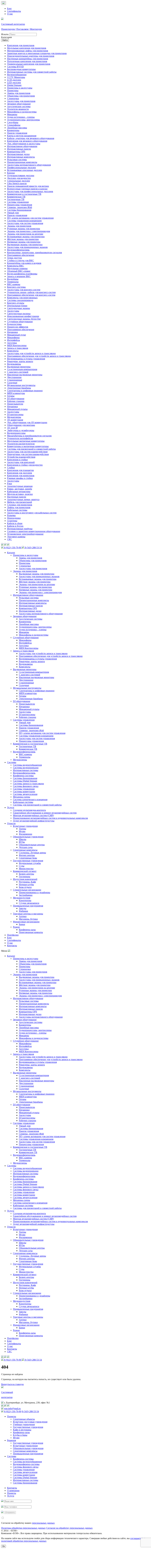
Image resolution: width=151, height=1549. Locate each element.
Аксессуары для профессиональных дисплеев (30, 191)
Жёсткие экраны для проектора (23, 239)
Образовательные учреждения (28, 836)
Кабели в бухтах (15, 526)
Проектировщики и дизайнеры (34, 892)
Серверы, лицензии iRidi (19, 207)
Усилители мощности (18, 109)
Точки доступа (14, 258)
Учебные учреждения (24, 1424)
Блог (9, 8)
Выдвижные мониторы (19, 366)
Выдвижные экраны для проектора (24, 244)
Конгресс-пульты (15, 303)
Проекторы (12, 90)
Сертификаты (14, 11)
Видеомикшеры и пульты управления (26, 358)
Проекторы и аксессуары (19, 88)
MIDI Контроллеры (17, 345)
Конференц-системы (23, 775)
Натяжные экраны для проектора (23, 242)
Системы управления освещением (24, 220)
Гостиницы (24, 876)
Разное (16, 927)
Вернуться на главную (12, 1384)
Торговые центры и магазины (28, 913)
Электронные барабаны (19, 388)
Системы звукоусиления (25, 794)
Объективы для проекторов (21, 96)
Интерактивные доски (18, 154)
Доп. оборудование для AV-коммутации (27, 422)
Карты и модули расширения (21, 135)
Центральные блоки (17, 305)
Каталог (11, 552)
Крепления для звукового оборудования (27, 141)
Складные (12, 382)
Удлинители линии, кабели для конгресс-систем (31, 292)
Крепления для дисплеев (19, 473)
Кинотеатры (25, 900)
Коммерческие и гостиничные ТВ (24, 194)
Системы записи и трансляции (28, 783)
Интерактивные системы (25, 770)
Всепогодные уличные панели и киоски (27, 189)
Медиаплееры (14, 417)
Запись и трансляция (17, 348)
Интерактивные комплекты (21, 157)
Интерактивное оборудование (22, 146)
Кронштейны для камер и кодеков (24, 263)
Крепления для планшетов (20, 470)
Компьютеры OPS (16, 151)
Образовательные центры (32, 844)
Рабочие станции (15, 401)
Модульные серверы (17, 268)
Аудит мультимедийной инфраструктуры (33, 820)
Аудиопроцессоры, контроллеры (23, 119)
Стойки (11, 467)
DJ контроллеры (15, 414)
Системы (11, 762)
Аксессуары (13, 311)
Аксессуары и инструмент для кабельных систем (31, 512)
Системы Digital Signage (25, 781)
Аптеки (23, 916)
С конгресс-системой (17, 372)
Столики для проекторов (19, 504)
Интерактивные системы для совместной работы (31, 72)
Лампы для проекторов (18, 93)
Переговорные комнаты (31, 932)
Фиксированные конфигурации (23, 316)
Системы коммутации (24, 791)
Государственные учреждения (28, 860)
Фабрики (23, 911)
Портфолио (13, 935)
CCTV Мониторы (16, 77)
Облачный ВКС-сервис (19, 271)
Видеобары (12, 279)
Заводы (22, 908)
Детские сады (26, 847)
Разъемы (11, 515)
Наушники (12, 332)
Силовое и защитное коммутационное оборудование (33, 531)
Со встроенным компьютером (22, 369)
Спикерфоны (13, 125)
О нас (10, 14)
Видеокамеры (14, 364)
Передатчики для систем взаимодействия (28, 454)
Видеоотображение (17, 74)
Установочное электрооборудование (25, 534)
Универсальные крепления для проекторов (28, 64)
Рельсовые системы (17, 159)
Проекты (11, 1416)
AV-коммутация (15, 420)
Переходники (14, 518)
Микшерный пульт (16, 335)
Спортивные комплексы (25, 850)
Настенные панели (16, 497)
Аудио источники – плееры (21, 117)
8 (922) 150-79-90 (12, 1411)
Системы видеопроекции (25, 767)
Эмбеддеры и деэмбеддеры (20, 430)
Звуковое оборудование (19, 104)
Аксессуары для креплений (21, 462)
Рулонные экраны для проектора (23, 228)
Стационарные (14, 380)
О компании (13, 1490)
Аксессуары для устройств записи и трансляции (31, 353)
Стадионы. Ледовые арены (32, 852)
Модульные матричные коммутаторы (26, 441)
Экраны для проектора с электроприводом (28, 231)
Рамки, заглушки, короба (19, 489)
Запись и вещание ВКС (19, 276)
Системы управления (18, 202)
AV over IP (12, 427)
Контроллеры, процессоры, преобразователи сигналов (34, 252)
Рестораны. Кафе (27, 882)
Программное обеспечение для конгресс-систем (31, 295)
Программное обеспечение (20, 255)
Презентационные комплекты (22, 162)
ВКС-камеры (13, 284)
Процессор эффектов (17, 327)
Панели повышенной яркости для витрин (28, 186)
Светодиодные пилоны (19, 313)
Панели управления (17, 133)
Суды (21, 866)
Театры (22, 828)
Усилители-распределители (21, 443)
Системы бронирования (19, 210)
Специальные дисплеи (18, 181)
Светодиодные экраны (18, 308)
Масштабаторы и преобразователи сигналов (29, 435)
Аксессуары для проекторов (21, 101)
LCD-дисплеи (14, 80)
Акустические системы (19, 106)
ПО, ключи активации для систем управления (30, 218)
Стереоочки (13, 98)
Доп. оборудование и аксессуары (23, 143)
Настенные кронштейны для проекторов (27, 58)
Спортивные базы (28, 858)
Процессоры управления (19, 204)
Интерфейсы (13, 340)
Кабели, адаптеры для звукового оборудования (30, 138)
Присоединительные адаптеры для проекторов (30, 56)
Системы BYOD (15, 66)
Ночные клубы (26, 884)
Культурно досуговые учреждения (30, 1422)
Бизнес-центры (26, 874)
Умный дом (13, 212)
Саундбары (12, 122)
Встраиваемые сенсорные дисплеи (24, 170)
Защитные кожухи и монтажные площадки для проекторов (37, 53)
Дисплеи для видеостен (19, 178)
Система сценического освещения (30, 799)
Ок (3, 1546)
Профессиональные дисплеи (21, 167)
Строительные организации (27, 890)
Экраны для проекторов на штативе (25, 234)
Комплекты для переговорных (22, 297)
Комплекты (13, 350)
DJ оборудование (15, 398)
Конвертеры (13, 130)
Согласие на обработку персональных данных (69, 1528)
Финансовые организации (26, 921)
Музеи (22, 831)
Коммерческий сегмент (24, 871)
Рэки (9, 483)
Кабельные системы (17, 510)
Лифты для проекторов (18, 507)
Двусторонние (14, 377)
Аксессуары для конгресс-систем (23, 289)
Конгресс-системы (16, 287)
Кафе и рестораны (22, 1429)
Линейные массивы (17, 127)
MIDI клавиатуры (16, 393)
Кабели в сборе (14, 523)
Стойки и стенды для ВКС (20, 260)
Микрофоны (13, 337)
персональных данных (43, 1523)
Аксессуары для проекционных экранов (27, 247)
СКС (9, 539)
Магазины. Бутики (28, 919)
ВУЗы (22, 842)
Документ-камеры (16, 536)
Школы (22, 839)
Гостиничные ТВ (15, 199)
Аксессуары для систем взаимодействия (27, 451)
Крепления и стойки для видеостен (25, 465)
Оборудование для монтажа (21, 425)
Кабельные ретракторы (18, 491)
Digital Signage (14, 85)
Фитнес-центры (27, 855)
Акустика (12, 343)
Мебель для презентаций (19, 502)
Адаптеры (12, 520)
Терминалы (13, 281)
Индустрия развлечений (25, 879)
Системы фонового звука (25, 786)
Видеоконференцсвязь (18, 250)
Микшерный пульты (17, 409)
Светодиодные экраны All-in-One (24, 319)
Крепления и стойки (17, 459)
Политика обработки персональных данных (23, 1528)
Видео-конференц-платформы (22, 273)
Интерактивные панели (19, 149)
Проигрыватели (15, 404)
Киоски (11, 173)
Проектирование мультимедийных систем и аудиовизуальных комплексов (50, 818)
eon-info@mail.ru (12, 1408)
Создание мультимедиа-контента (29, 810)
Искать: (5, 34)
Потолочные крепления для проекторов (27, 61)
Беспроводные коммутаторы (21, 69)
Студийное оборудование (20, 321)
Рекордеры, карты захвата (20, 361)
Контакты (12, 945)
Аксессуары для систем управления (25, 223)
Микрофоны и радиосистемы (22, 111)
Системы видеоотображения (27, 765)
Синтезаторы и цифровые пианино (25, 390)
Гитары (10, 396)
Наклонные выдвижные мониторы (24, 374)
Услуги (10, 807)
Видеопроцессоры (16, 433)
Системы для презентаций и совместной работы (31, 449)
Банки (22, 924)
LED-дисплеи (14, 82)
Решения (11, 1440)
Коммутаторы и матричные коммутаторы (28, 446)
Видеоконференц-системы (26, 1464)
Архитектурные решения (19, 486)
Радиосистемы (14, 324)
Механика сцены (21, 797)
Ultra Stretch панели (17, 183)
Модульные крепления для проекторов (26, 48)
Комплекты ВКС (15, 266)
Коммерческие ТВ (16, 196)
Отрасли (11, 823)
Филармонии (25, 834)
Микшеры (12, 114)
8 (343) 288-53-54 (30, 1411)
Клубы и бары (20, 1435)
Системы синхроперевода (20, 300)
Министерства (26, 868)
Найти (5, 40)
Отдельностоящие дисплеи (20, 175)
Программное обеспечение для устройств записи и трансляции (39, 356)
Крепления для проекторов (20, 45)
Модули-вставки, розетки (20, 494)
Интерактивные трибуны (19, 528)
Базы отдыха (25, 887)
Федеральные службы (30, 863)
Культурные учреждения (25, 826)
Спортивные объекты (24, 1419)
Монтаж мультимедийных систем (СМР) (33, 815)
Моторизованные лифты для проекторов (27, 50)
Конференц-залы (27, 929)
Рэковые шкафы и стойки (20, 478)
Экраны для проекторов (19, 226)
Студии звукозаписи (29, 903)
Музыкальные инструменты (21, 385)
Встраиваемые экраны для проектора (26, 236)
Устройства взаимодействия (21, 457)
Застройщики (25, 895)
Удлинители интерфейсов (20, 438)
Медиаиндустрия (21, 898)
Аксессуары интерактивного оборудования (29, 165)
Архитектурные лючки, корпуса (23, 499)
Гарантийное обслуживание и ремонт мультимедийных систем (45, 813)
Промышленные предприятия (28, 905)
